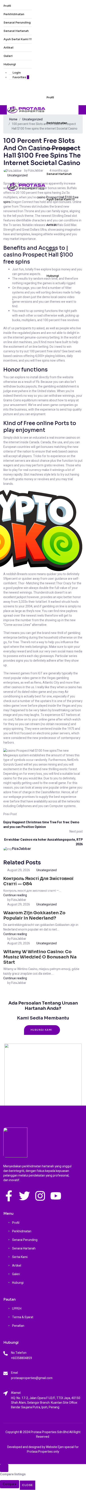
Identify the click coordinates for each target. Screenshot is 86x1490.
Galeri (8, 56)
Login (16, 72)
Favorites (20, 77)
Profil (7, 6)
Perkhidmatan (14, 14)
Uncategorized (17, 175)
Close (27, 1485)
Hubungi (10, 64)
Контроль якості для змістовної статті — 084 (38, 881)
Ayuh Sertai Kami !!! (18, 39)
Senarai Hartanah (16, 31)
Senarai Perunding (17, 22)
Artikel (8, 47)
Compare (9, 1484)
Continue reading (15, 895)
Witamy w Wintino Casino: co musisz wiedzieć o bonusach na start (40, 957)
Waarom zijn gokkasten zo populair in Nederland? (34, 915)
